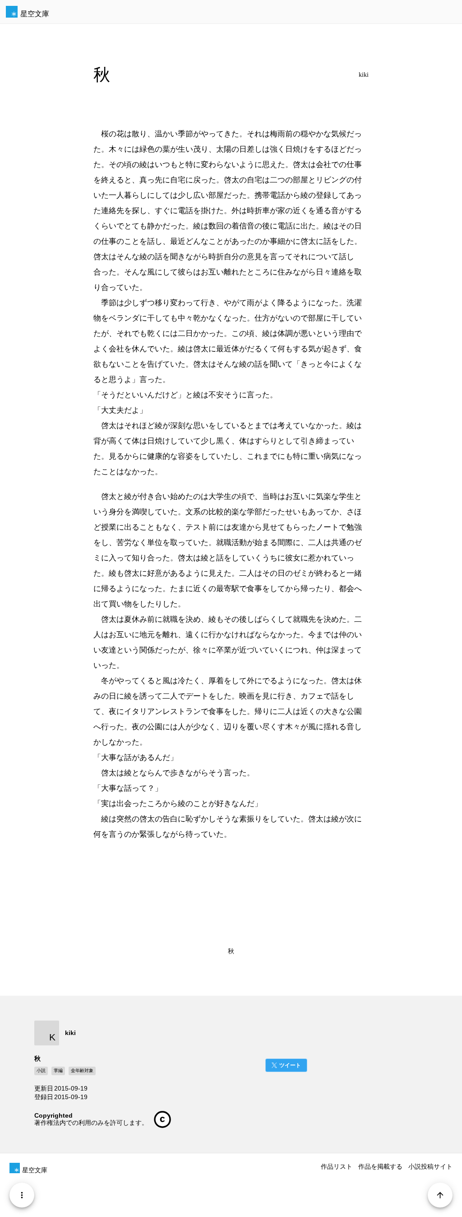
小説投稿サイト (430, 1166)
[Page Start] (440, 1195)
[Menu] (21, 1195)
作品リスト (336, 1166)
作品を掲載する (380, 1166)
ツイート (290, 1065)
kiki (364, 74)
